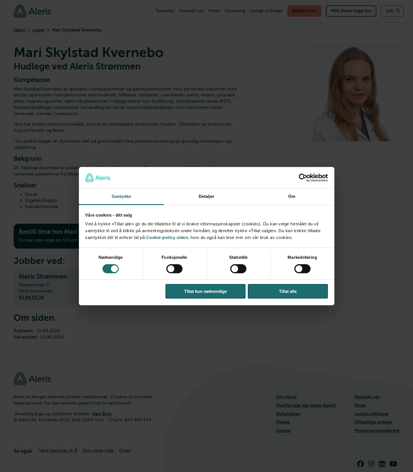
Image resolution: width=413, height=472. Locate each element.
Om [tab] (291, 196)
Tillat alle (288, 291)
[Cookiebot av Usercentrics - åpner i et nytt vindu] (303, 177)
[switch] (174, 268)
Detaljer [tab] (206, 196)
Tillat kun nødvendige (205, 291)
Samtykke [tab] (121, 196)
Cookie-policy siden (167, 237)
